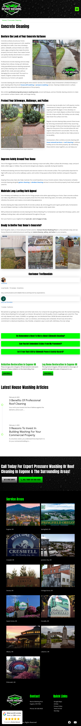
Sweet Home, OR (11, 621)
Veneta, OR (9, 590)
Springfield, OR (45, 529)
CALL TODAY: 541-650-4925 (31, 480)
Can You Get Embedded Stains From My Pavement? (40, 343)
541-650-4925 (39, 709)
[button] (77, 9)
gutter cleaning (24, 182)
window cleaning (37, 182)
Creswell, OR (10, 560)
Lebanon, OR (45, 652)
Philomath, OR (10, 682)
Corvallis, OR (45, 621)
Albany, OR (9, 652)
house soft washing (27, 85)
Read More (7, 373)
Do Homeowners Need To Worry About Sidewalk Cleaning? (40, 335)
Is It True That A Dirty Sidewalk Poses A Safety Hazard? (40, 351)
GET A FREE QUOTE (9, 480)
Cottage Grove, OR (47, 590)
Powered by (12, 724)
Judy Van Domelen (7, 302)
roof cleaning (68, 142)
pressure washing (42, 85)
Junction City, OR (46, 560)
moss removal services (54, 142)
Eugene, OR (10, 529)
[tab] (40, 336)
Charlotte (4, 283)
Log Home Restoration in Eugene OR (59, 364)
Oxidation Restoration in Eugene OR (18, 364)
